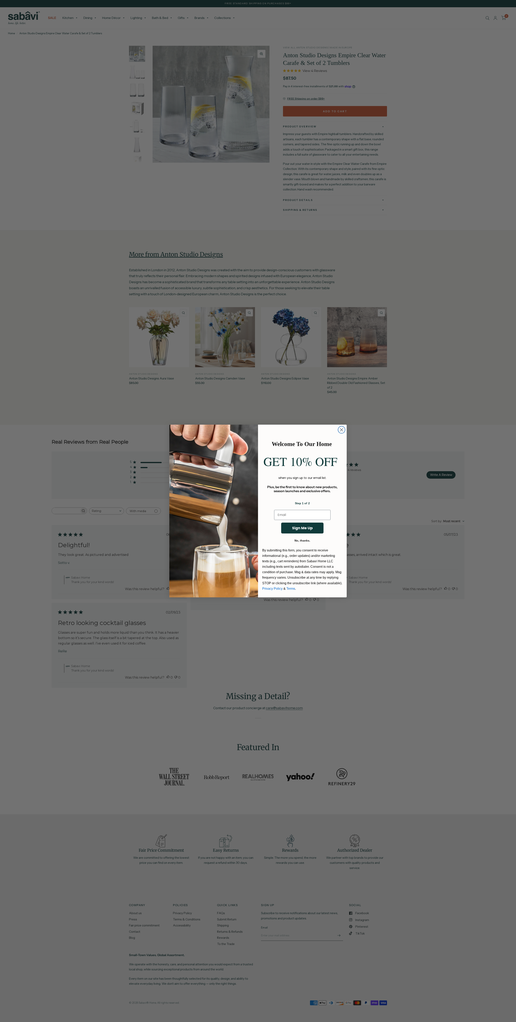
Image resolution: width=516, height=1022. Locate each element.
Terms (290, 588)
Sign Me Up (302, 527)
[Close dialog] (341, 429)
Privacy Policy (272, 588)
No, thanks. (302, 540)
